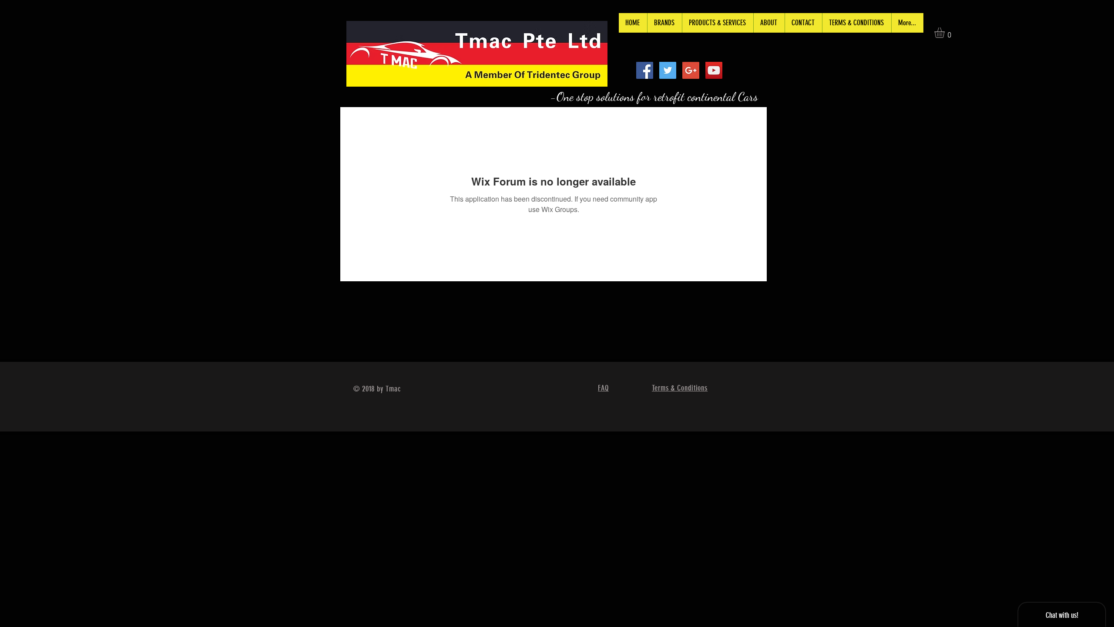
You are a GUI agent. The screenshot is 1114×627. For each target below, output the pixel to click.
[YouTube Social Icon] (713, 70)
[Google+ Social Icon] (690, 70)
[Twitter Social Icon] (667, 70)
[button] (945, 32)
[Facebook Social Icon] (644, 70)
